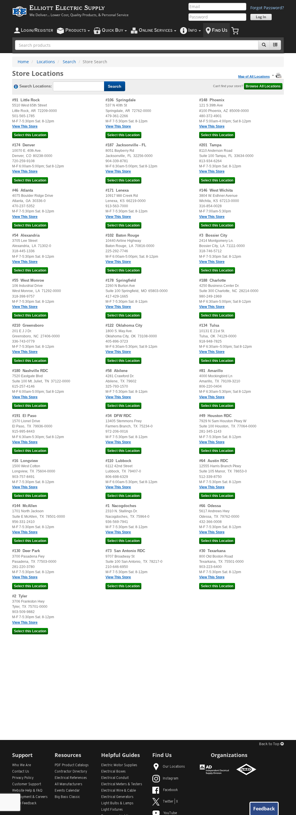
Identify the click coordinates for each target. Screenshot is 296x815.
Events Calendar (67, 790)
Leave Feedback (24, 803)
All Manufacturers (68, 784)
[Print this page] (278, 75)
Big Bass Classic (67, 797)
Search (69, 61)
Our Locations (174, 767)
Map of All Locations (254, 76)
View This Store (25, 126)
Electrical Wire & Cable (118, 790)
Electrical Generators (117, 797)
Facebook (170, 790)
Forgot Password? (267, 7)
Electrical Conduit (115, 778)
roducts (76, 30)
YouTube (170, 813)
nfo (192, 30)
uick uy (113, 30)
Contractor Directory (71, 771)
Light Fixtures (112, 810)
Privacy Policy (23, 778)
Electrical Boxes (113, 771)
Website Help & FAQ (27, 790)
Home (23, 61)
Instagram (170, 778)
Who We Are (21, 765)
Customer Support (26, 784)
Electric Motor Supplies (119, 765)
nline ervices (156, 30)
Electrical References (71, 778)
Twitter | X (170, 801)
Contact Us (20, 771)
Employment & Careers (30, 797)
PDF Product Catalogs (72, 765)
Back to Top (269, 744)
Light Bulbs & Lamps (117, 803)
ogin (37, 30)
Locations (46, 61)
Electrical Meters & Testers (121, 784)
